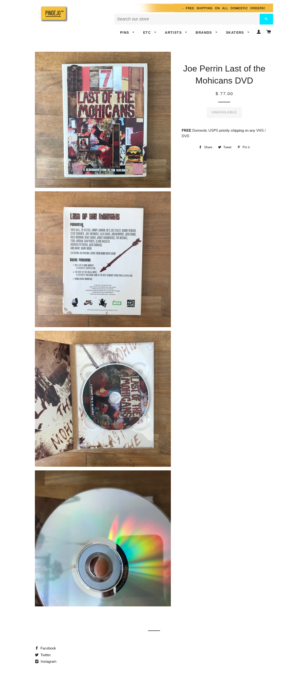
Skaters (235, 32)
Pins (125, 32)
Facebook (47, 648)
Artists (174, 32)
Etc (147, 32)
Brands (204, 32)
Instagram (48, 661)
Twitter (45, 655)
